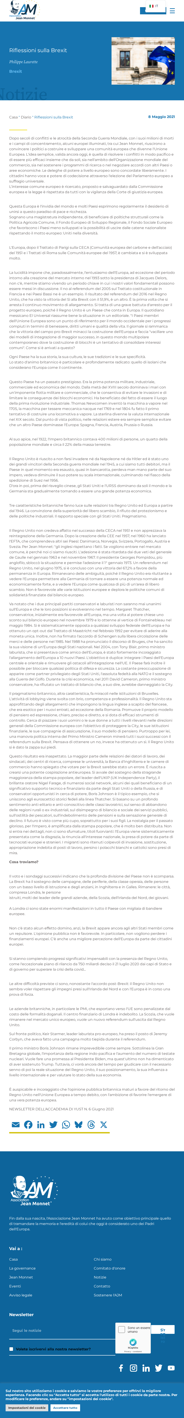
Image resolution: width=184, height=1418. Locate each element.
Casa (13, 117)
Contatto (102, 1286)
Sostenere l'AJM (108, 1295)
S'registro (162, 1331)
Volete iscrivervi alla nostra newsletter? (53, 1349)
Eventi (15, 1286)
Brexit (15, 71)
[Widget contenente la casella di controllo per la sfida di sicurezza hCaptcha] (133, 1338)
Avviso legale (20, 1295)
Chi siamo (103, 1259)
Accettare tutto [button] (65, 1407)
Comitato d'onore (109, 1268)
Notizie (100, 1277)
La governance (22, 1268)
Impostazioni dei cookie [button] (27, 1407)
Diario (26, 117)
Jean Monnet (21, 1277)
